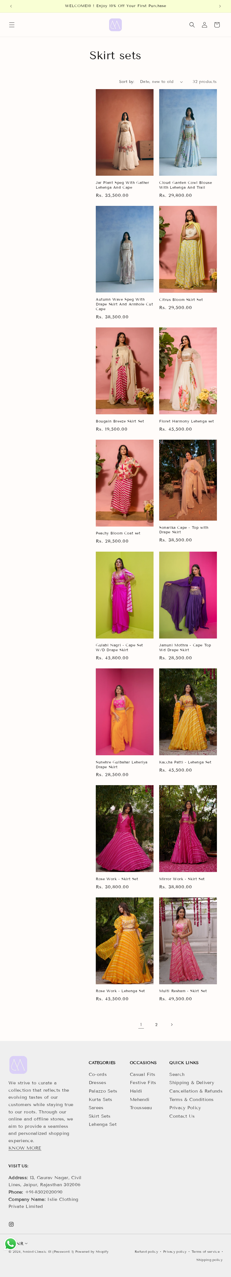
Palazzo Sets (103, 1091)
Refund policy (146, 1251)
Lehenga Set (103, 1124)
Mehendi (139, 1099)
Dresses (97, 1082)
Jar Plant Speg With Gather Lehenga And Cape (122, 185)
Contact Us (182, 1116)
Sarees (96, 1107)
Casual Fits (142, 1074)
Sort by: (126, 81)
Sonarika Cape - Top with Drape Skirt (183, 530)
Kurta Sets (100, 1099)
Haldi (136, 1091)
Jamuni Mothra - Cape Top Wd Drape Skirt (185, 647)
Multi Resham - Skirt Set (183, 991)
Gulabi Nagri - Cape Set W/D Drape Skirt (119, 647)
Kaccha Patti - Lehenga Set (185, 762)
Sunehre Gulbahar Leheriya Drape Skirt (122, 764)
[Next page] (171, 1024)
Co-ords (98, 1074)
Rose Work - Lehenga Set (120, 991)
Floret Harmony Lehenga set (186, 421)
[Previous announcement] (11, 6)
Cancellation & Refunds (196, 1091)
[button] (12, 25)
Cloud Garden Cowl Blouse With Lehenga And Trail (185, 185)
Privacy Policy (185, 1107)
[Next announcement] (220, 6)
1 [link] (141, 1024)
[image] (18, 1065)
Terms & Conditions (191, 1099)
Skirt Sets (100, 1116)
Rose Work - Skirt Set (117, 879)
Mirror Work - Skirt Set (182, 879)
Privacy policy (174, 1251)
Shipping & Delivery (191, 1082)
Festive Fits (143, 1082)
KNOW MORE (24, 1148)
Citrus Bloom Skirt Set (181, 300)
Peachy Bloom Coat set (118, 533)
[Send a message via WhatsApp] (10, 1244)
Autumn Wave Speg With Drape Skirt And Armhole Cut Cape (124, 304)
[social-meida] (11, 1224)
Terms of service (206, 1251)
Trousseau (141, 1107)
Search (177, 1074)
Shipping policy (209, 1260)
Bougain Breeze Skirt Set (120, 421)
